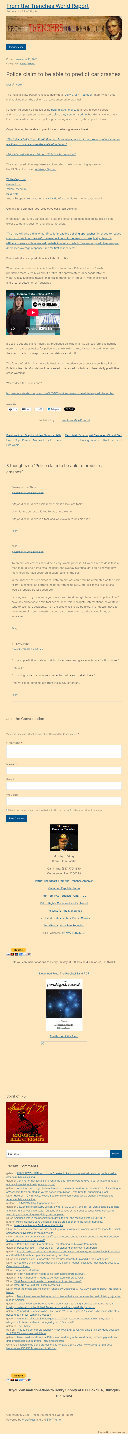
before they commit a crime (69, 114)
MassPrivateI (14, 84)
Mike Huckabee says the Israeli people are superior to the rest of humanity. (60, 1221)
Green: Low (13, 184)
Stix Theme (54, 1419)
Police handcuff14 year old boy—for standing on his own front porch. (57, 1244)
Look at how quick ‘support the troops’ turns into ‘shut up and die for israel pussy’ (61, 1259)
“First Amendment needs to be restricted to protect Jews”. (51, 1273)
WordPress (29, 1419)
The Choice (24, 1326)
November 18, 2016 (26, 59)
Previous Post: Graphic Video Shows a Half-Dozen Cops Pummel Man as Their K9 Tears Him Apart (33, 440)
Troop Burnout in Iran (26, 1270)
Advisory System (45, 169)
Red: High (12, 193)
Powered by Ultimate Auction (112, 1432)
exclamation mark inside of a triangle (50, 198)
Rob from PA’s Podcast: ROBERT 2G (64, 895)
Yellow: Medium (16, 189)
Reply (15, 530)
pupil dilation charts (63, 109)
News (23, 63)
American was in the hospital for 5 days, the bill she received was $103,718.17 (59, 1217)
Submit (115, 1153)
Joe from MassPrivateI (76, 420)
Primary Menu (16, 47)
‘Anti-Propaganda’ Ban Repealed (64, 925)
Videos (31, 63)
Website (12, 794)
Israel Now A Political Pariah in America (37, 1284)
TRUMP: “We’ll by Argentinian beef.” (37, 1203)
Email (10, 779)
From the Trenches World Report (47, 6)
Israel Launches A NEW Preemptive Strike (38, 1225)
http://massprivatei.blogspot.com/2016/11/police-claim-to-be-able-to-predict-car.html (60, 393)
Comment (14, 742)
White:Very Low (16, 179)
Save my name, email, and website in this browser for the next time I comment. (56, 810)
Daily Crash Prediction (78, 94)
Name (10, 764)
